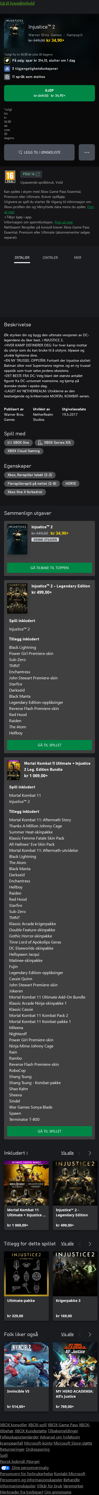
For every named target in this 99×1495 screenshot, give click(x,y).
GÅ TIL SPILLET (49, 745)
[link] (26, 1195)
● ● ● (87, 152)
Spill (4, 1455)
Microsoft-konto (38, 1443)
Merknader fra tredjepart (21, 1491)
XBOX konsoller (13, 1424)
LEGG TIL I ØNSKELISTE (42, 152)
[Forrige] (80, 1153)
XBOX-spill (37, 1424)
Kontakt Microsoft (69, 1473)
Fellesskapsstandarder (19, 1436)
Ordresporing (38, 1449)
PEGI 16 (29, 174)
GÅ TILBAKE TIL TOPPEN (49, 567)
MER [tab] (77, 257)
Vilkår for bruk (49, 1485)
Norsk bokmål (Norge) (20, 1461)
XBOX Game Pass (63, 1424)
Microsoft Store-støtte (73, 1443)
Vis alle (67, 1152)
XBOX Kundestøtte (31, 1430)
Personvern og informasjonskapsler (31, 1479)
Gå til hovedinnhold (17, 3)
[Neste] (90, 1153)
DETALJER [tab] (22, 257)
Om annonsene (57, 1491)
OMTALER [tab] (50, 257)
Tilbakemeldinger (63, 1430)
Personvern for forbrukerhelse (26, 1473)
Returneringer (12, 1449)
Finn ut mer (64, 222)
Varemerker (73, 1485)
